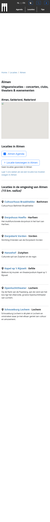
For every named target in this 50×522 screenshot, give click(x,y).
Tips (42, 9)
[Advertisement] (25, 42)
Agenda (19, 9)
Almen (23, 72)
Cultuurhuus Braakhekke (19, 201)
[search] (38, 3)
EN (24, 3)
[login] (46, 3)
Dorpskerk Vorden (15, 236)
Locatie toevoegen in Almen (22, 162)
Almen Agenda (15, 153)
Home (4, 72)
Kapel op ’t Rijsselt (15, 268)
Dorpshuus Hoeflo (15, 217)
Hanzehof (10, 252)
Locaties (31, 9)
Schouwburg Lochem (17, 309)
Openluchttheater (15, 288)
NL (18, 3)
